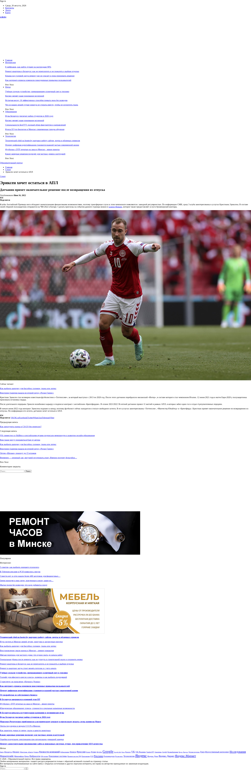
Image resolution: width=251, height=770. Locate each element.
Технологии (10, 136)
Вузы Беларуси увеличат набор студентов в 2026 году (29, 116)
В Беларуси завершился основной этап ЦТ (20, 699)
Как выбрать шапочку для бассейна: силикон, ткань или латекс (28, 388)
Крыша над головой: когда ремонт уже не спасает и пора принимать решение (40, 76)
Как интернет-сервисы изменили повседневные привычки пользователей (38, 80)
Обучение (44, 756)
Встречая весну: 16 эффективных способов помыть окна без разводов (36, 100)
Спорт (3, 176)
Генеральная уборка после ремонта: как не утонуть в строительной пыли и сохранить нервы (41, 659)
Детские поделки (193, 752)
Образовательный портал (11, 163)
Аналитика (158, 752)
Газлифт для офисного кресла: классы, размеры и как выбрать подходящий (33, 677)
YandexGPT (150, 752)
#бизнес (15, 752)
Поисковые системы (58, 756)
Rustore (128, 752)
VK (133, 751)
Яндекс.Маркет (185, 756)
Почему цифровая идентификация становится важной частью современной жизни (42, 145)
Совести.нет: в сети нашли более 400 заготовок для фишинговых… (30, 576)
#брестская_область (26, 752)
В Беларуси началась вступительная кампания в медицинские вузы (32, 713)
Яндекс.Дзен (152, 756)
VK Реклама (140, 752)
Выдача (185, 752)
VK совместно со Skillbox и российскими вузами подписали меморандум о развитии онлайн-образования (47, 435)
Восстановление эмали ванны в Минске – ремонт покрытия (27, 650)
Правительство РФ (74, 756)
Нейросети (34, 756)
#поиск (73, 752)
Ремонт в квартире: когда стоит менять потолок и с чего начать (28, 668)
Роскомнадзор (109, 756)
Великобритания (172, 752)
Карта (7, 12)
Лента (8, 10)
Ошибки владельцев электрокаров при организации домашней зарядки (32, 739)
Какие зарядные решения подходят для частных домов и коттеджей (35, 154)
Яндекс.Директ (166, 756)
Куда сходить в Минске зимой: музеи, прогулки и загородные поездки (31, 642)
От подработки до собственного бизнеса (18, 695)
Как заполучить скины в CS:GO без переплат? (20, 426)
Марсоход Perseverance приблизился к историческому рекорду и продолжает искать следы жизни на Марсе (50, 722)
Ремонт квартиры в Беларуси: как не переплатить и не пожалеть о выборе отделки (42, 71)
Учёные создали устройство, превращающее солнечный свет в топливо (37, 91)
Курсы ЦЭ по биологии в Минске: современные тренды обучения (34, 129)
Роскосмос (119, 756)
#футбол (99, 752)
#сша (93, 752)
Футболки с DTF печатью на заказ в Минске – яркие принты (32, 149)
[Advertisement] (125, 38)
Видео (181, 752)
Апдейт (164, 752)
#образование (64, 752)
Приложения (85, 756)
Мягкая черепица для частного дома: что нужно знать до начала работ (31, 655)
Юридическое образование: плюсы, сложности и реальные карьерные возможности (37, 708)
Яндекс (141, 756)
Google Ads (117, 752)
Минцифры (19, 756)
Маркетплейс (7, 756)
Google (108, 751)
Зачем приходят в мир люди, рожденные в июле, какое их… (26, 580)
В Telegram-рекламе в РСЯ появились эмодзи (20, 572)
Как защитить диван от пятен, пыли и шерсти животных (25, 730)
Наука (8, 87)
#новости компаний (49, 751)
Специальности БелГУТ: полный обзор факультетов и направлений (35, 125)
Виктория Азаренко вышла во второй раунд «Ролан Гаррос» (27, 393)
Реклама (98, 756)
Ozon (123, 752)
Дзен (202, 752)
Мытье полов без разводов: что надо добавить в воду (23, 585)
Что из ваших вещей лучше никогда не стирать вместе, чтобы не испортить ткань (41, 105)
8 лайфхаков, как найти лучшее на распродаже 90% (28, 67)
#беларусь (8, 752)
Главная (8, 60)
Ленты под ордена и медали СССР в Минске (20, 726)
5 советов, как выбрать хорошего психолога (19, 567)
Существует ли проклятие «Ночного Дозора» (20, 682)
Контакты (9, 8)
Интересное (10, 62)
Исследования (238, 751)
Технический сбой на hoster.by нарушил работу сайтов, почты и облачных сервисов (42, 140)
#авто (2, 752)
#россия (81, 751)
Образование (11, 111)
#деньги (36, 752)
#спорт (88, 752)
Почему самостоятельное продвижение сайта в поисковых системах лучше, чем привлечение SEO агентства (51, 744)
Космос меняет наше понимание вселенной (24, 96)
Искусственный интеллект (217, 752)
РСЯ (91, 756)
